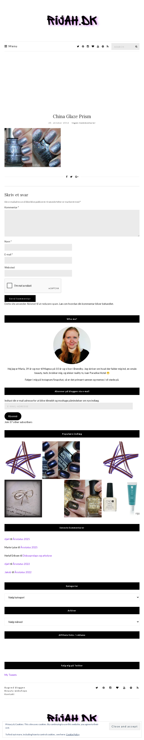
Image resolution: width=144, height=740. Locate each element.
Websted (9, 267)
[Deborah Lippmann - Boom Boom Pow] (83, 498)
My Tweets (10, 674)
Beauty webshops (15, 691)
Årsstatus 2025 (21, 539)
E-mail (8, 254)
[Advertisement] (72, 79)
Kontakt (9, 694)
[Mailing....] (121, 460)
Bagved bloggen (14, 687)
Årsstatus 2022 (21, 563)
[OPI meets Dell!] (23, 460)
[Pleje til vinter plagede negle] (121, 498)
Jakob (7, 572)
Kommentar (11, 207)
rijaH (7, 539)
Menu (12, 46)
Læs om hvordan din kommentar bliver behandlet (86, 303)
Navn (8, 241)
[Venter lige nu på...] (23, 498)
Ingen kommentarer (84, 123)
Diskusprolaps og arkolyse (37, 555)
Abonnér (13, 416)
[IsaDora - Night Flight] (61, 460)
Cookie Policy (73, 734)
